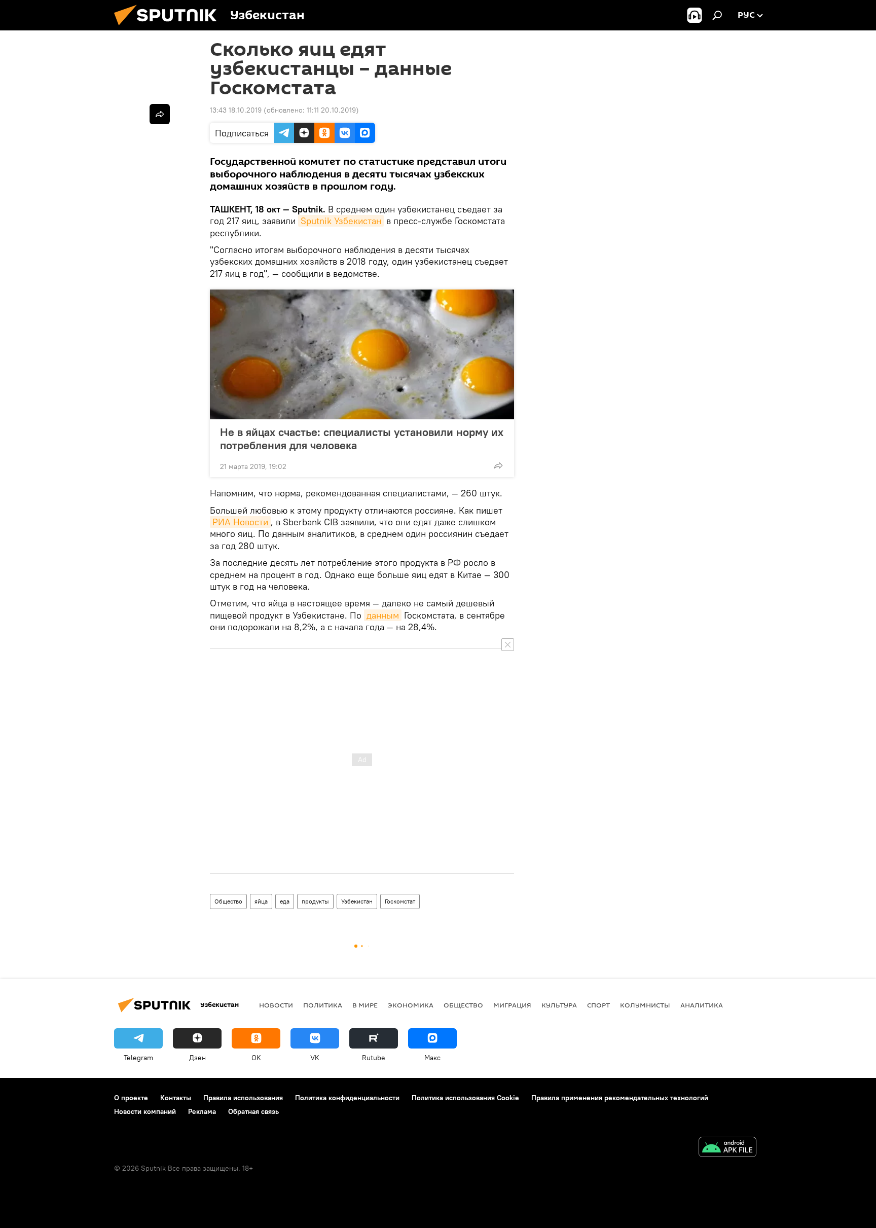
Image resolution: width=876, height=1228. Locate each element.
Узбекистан (357, 901)
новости (276, 1004)
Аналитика (701, 1004)
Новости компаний (145, 1111)
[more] (498, 465)
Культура (559, 1004)
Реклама (202, 1111)
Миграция (512, 1004)
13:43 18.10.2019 (236, 110)
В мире (365, 1004)
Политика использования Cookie (465, 1097)
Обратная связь (253, 1111)
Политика (322, 1004)
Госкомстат (400, 901)
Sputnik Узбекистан (341, 221)
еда (284, 901)
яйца (261, 901)
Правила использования (243, 1097)
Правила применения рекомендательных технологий (619, 1097)
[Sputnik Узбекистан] (169, 27)
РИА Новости (240, 522)
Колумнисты (645, 1004)
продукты (315, 901)
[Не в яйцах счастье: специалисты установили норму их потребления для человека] (362, 354)
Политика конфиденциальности (347, 1097)
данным (383, 615)
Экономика (410, 1004)
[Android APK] (727, 1148)
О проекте (131, 1097)
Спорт (598, 1004)
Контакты (175, 1097)
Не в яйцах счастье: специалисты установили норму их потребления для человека (361, 438)
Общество (228, 901)
